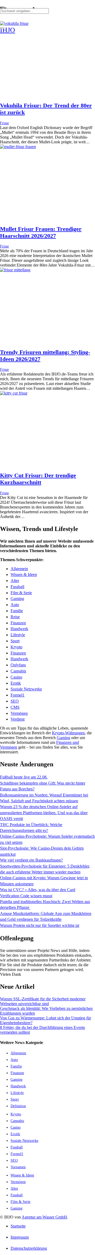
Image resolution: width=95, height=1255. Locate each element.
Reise (15, 617)
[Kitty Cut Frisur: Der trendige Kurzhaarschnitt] (13, 393)
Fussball (17, 586)
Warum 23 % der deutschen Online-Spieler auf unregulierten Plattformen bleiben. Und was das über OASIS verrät (44, 812)
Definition (18, 1106)
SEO (15, 701)
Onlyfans (18, 665)
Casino (16, 677)
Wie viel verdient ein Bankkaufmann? (31, 860)
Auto (15, 604)
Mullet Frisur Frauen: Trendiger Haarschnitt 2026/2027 (41, 232)
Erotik (16, 683)
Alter (15, 580)
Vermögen (19, 713)
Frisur (4, 123)
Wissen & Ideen (24, 574)
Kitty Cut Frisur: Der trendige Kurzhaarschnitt (38, 478)
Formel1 (18, 695)
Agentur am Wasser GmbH (44, 1217)
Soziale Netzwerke (26, 689)
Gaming (17, 598)
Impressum (20, 1237)
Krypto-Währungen (68, 733)
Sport (15, 641)
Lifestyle (18, 635)
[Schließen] (2, 28)
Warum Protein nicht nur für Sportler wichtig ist (39, 925)
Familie (17, 610)
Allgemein (19, 568)
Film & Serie (21, 592)
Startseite (18, 1226)
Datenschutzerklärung (29, 1248)
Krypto (16, 647)
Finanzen (18, 623)
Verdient (18, 719)
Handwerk (19, 628)
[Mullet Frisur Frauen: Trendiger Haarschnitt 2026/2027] (18, 146)
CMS (15, 707)
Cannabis (18, 671)
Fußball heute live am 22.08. (24, 777)
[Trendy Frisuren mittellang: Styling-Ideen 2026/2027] (15, 270)
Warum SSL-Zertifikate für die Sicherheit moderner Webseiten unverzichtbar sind (43, 1001)
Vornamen (18, 1167)
